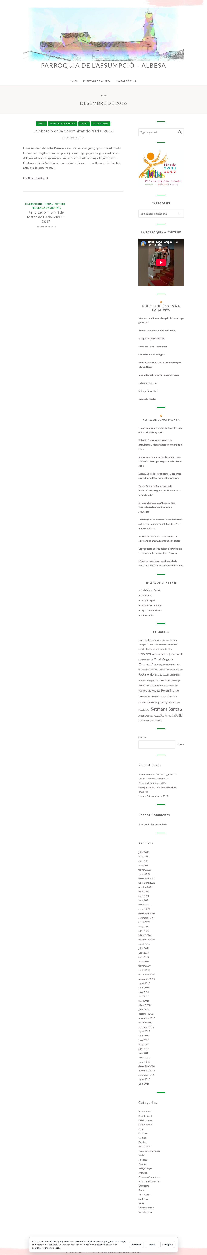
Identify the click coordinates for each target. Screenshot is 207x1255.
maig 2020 (143, 926)
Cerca (142, 737)
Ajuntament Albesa (151, 610)
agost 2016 (144, 1079)
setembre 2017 (146, 1026)
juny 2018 (143, 991)
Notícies (60, 204)
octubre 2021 (145, 887)
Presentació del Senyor (155, 697)
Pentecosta (142, 697)
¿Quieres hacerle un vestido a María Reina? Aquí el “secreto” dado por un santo (160, 563)
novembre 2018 (146, 978)
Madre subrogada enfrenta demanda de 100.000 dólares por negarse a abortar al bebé (160, 461)
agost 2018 (144, 983)
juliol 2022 (143, 852)
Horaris (176, 674)
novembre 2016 (146, 1070)
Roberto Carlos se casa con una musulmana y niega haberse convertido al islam (160, 444)
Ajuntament (144, 1111)
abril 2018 (143, 996)
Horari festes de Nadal (163, 675)
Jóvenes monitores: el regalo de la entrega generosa (161, 320)
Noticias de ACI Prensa (161, 419)
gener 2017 (144, 1061)
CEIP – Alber (148, 615)
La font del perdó (147, 382)
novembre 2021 (146, 882)
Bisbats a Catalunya (151, 605)
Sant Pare (146, 710)
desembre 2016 (146, 1066)
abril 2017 (143, 1048)
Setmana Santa (165, 709)
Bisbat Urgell (148, 600)
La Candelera (163, 680)
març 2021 (143, 900)
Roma (141, 1190)
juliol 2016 (143, 1083)
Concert (144, 654)
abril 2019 (143, 957)
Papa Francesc (160, 685)
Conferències (145, 1124)
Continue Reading (34, 178)
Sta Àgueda (167, 715)
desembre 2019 (146, 939)
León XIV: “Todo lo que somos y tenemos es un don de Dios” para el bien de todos (159, 475)
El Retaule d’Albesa (97, 81)
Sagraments (144, 1194)
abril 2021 (143, 895)
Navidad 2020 (150, 685)
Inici (73, 81)
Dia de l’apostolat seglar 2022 (153, 778)
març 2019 (143, 961)
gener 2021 (144, 908)
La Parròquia (126, 81)
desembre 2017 (146, 1013)
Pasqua (142, 1163)
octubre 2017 (145, 1022)
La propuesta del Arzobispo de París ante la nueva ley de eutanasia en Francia (160, 550)
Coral (41, 124)
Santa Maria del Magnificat (152, 346)
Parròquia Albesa (149, 690)
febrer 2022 (144, 869)
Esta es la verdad (147, 398)
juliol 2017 (143, 1035)
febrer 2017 (144, 1057)
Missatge (176, 681)
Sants (141, 1203)
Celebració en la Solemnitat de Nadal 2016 (73, 131)
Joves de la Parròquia (62, 124)
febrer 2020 (144, 935)
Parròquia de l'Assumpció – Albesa (103, 65)
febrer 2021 (144, 904)
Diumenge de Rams (163, 664)
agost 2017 (144, 1031)
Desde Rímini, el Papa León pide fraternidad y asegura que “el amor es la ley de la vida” (159, 490)
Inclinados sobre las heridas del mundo (158, 374)
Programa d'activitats (46, 208)
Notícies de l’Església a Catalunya (161, 307)
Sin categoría (100, 124)
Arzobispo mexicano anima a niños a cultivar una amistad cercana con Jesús (159, 538)
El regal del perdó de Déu (151, 338)
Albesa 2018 (142, 640)
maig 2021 (143, 891)
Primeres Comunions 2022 (152, 782)
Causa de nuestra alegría (151, 354)
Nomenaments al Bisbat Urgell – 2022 (158, 774)
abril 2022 (143, 860)
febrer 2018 (144, 1005)
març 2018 (143, 1000)
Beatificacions (159, 645)
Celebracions (33, 204)
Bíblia (176, 645)
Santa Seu (146, 595)
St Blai (179, 715)
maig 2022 (143, 856)
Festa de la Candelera (158, 669)
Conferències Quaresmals (166, 654)
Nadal (84, 124)
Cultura (142, 1137)
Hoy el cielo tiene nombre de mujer (157, 330)
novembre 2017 (146, 1018)
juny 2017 (143, 1039)
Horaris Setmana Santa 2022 (153, 796)
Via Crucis (151, 721)
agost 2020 (144, 921)
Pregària (142, 1172)
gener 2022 (144, 874)
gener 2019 (144, 970)
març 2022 (143, 865)
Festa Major (146, 674)
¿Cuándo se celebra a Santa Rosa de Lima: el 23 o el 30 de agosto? (160, 430)
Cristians (143, 1133)
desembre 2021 (146, 878)
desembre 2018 (146, 974)
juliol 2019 (143, 948)
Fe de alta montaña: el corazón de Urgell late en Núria (159, 364)
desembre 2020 (146, 913)
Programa (160, 702)
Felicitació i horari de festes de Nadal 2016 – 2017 (46, 217)
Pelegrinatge (170, 690)
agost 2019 (144, 943)
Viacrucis (158, 721)
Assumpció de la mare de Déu (162, 640)
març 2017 (143, 1052)
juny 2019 (143, 952)
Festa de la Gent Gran (175, 669)
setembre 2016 (146, 1074)
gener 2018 (144, 1009)
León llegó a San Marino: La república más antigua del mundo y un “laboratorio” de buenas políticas (160, 524)
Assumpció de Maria (145, 645)
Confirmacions (143, 660)
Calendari (142, 649)
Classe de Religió (166, 649)
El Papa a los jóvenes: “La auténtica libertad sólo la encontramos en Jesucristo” (156, 507)
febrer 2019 (144, 965)
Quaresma (170, 702)
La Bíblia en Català (150, 590)
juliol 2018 (143, 987)
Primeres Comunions (149, 1177)
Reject (152, 1244)
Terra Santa (142, 721)
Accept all (136, 1244)
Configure (167, 1244)
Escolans (142, 1142)
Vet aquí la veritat (147, 390)
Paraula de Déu (172, 685)
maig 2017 (143, 1044)
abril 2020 (143, 930)
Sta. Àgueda (155, 716)
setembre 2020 (146, 917)
